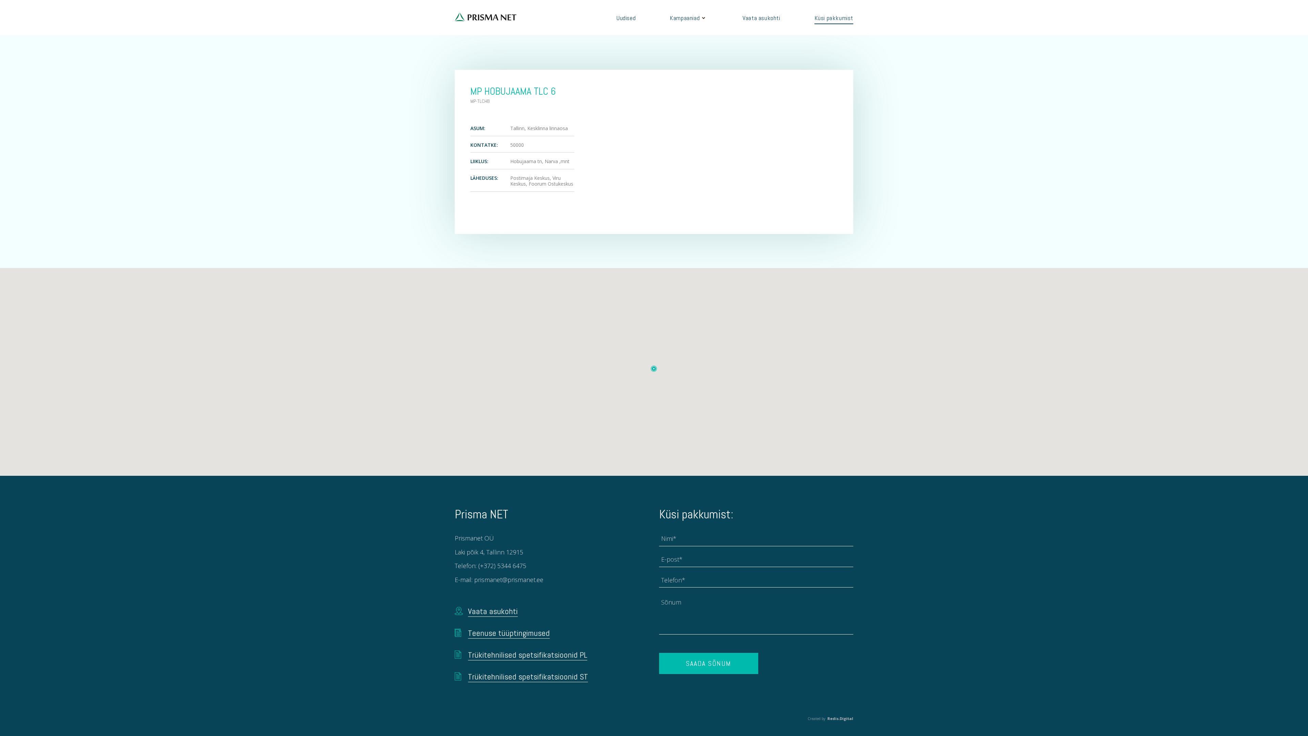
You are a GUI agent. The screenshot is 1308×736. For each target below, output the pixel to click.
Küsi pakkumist (833, 18)
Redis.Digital (840, 718)
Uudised (626, 18)
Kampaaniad (685, 18)
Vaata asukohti (761, 18)
